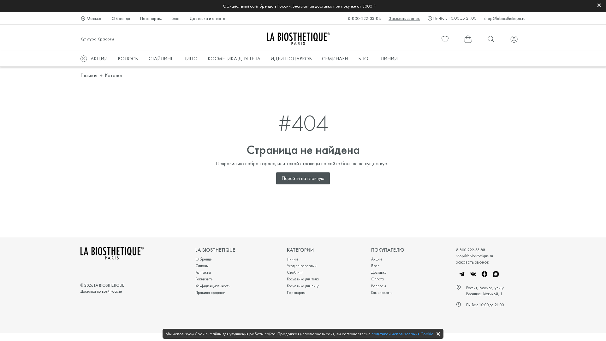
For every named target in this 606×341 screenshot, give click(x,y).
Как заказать (381, 292)
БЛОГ (364, 58)
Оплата (377, 279)
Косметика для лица (303, 286)
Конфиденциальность (212, 286)
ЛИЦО (190, 58)
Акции (376, 259)
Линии (292, 259)
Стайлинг (295, 272)
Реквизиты (204, 279)
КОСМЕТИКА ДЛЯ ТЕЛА (234, 58)
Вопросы (378, 286)
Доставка (379, 272)
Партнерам (151, 18)
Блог (176, 18)
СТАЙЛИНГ (161, 58)
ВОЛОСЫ (128, 58)
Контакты (203, 272)
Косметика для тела (303, 279)
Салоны (202, 265)
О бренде (120, 18)
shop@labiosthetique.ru (505, 18)
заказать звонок (472, 262)
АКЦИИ (99, 58)
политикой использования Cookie (402, 334)
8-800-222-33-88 (364, 18)
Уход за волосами (302, 265)
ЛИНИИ (389, 58)
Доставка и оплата (207, 18)
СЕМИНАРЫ (335, 58)
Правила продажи (210, 292)
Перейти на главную (303, 178)
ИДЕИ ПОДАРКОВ (291, 58)
